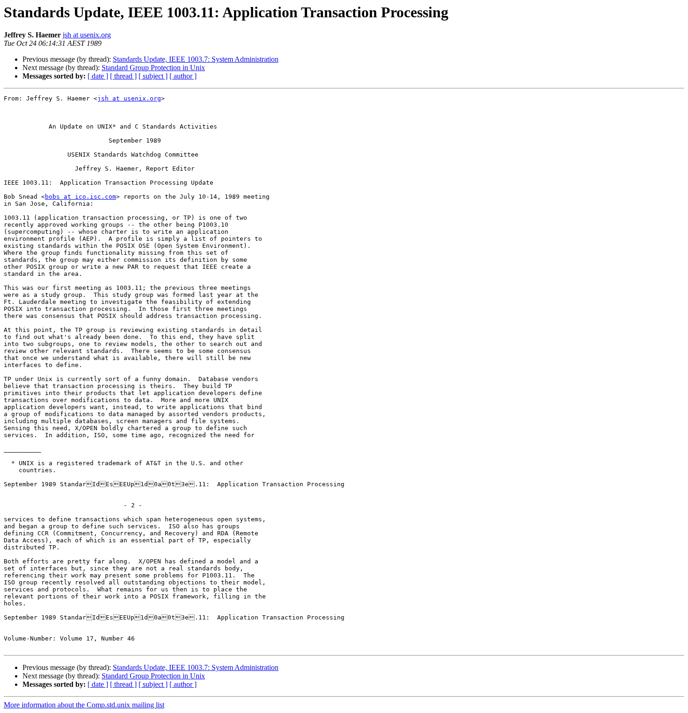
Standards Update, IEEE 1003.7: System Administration (195, 59)
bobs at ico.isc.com (80, 196)
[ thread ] (123, 76)
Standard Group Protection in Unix (153, 68)
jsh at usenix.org (87, 35)
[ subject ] (153, 76)
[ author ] (183, 76)
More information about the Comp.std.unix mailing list (84, 705)
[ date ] (98, 76)
